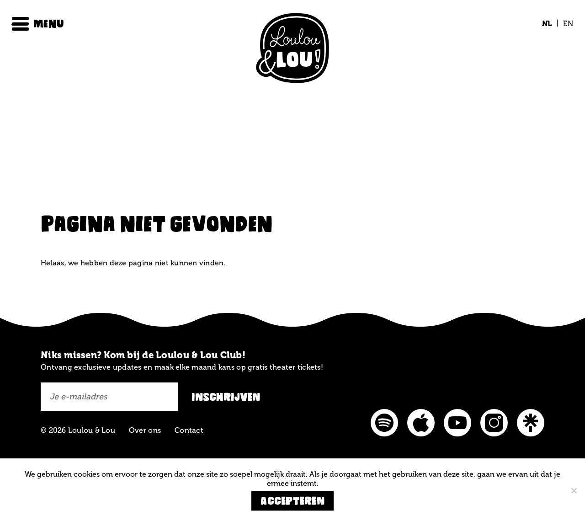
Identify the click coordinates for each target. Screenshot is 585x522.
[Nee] (573, 490)
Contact (189, 430)
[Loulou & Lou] (292, 50)
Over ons (145, 430)
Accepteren (292, 501)
